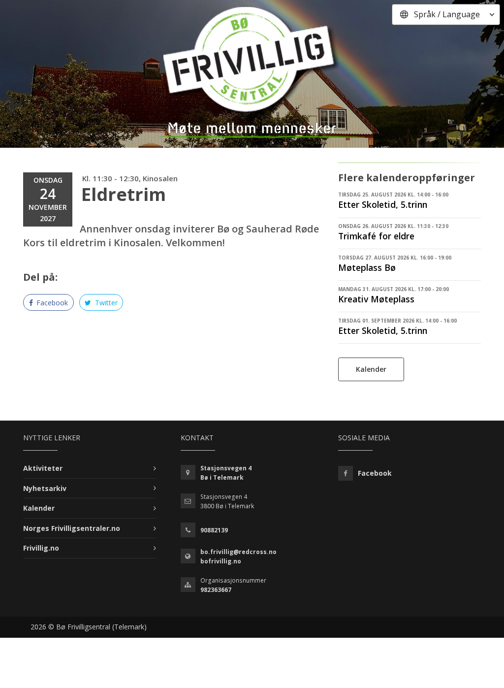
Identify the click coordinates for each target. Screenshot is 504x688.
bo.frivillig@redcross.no (238, 552)
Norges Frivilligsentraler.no (71, 528)
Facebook (51, 302)
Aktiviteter (43, 468)
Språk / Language (447, 14)
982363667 (215, 590)
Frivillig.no (41, 548)
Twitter (105, 302)
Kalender (371, 369)
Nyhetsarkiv (44, 488)
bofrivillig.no (220, 561)
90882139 (214, 530)
